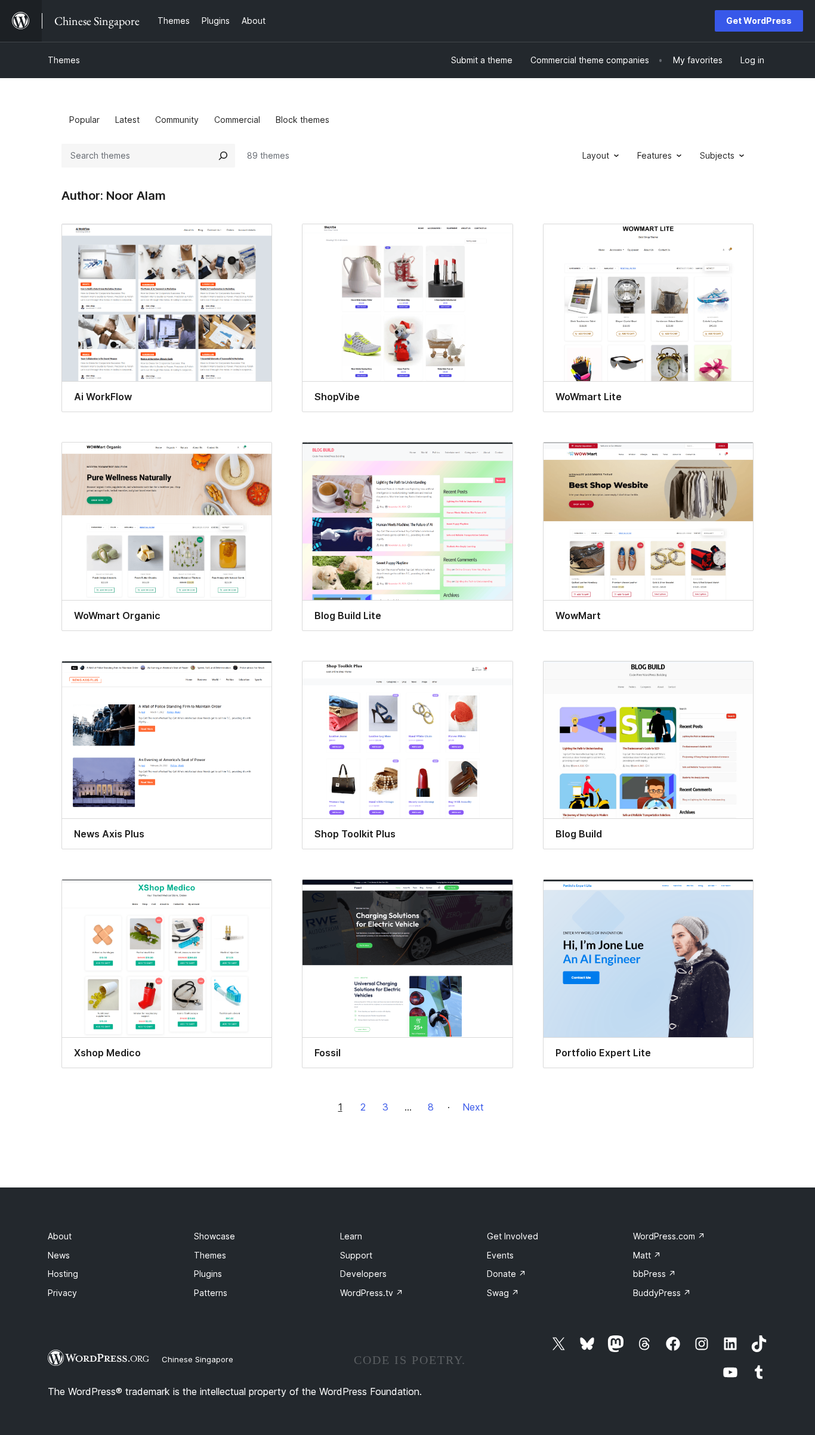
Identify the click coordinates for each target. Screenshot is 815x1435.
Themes (64, 60)
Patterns (210, 1293)
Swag (503, 1293)
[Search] (223, 156)
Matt (647, 1255)
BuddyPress (662, 1293)
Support (356, 1255)
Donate (506, 1274)
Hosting (63, 1274)
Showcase (214, 1236)
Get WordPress (759, 21)
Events (500, 1255)
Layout (595, 155)
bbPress (654, 1274)
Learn (351, 1236)
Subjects (717, 155)
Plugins (208, 1274)
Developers (363, 1274)
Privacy (62, 1293)
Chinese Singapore (197, 1359)
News (59, 1255)
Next (473, 1107)
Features (654, 155)
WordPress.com (669, 1236)
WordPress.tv (371, 1293)
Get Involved (512, 1236)
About (60, 1236)
